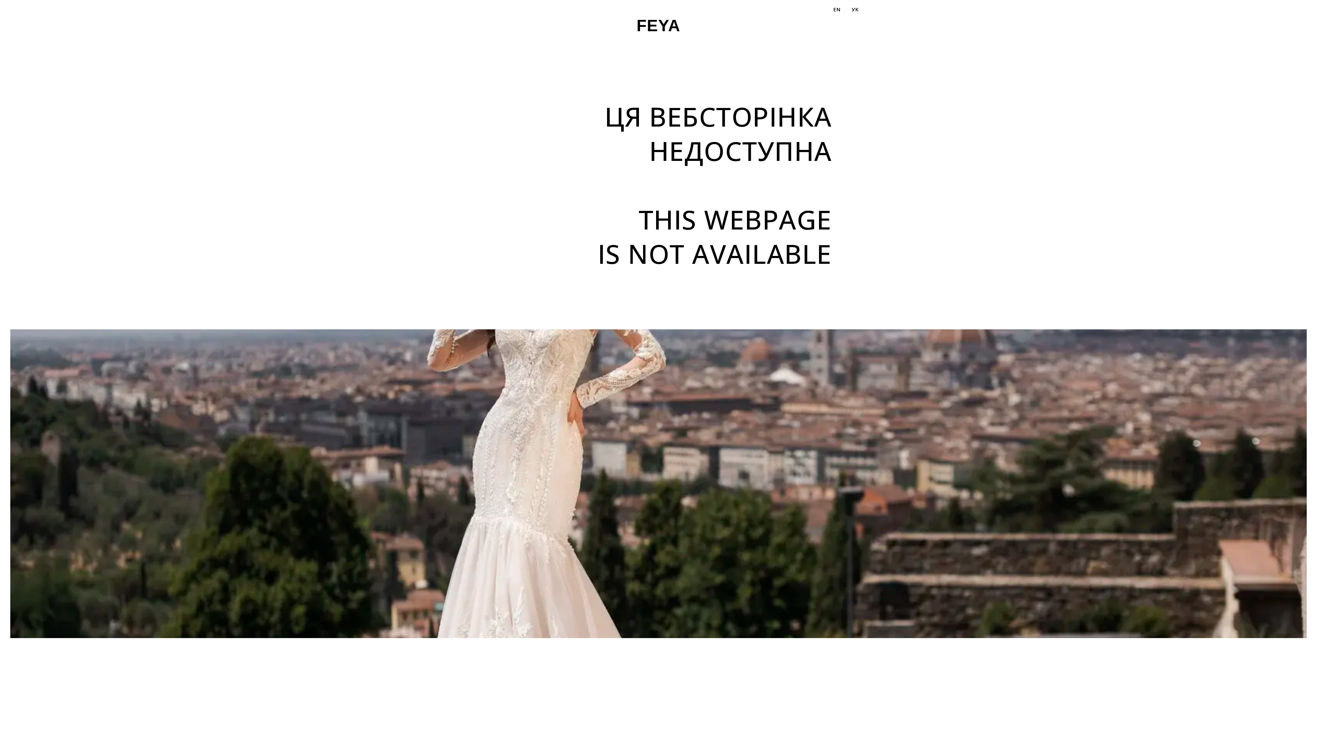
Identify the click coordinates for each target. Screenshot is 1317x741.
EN (836, 9)
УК (855, 9)
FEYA (658, 25)
